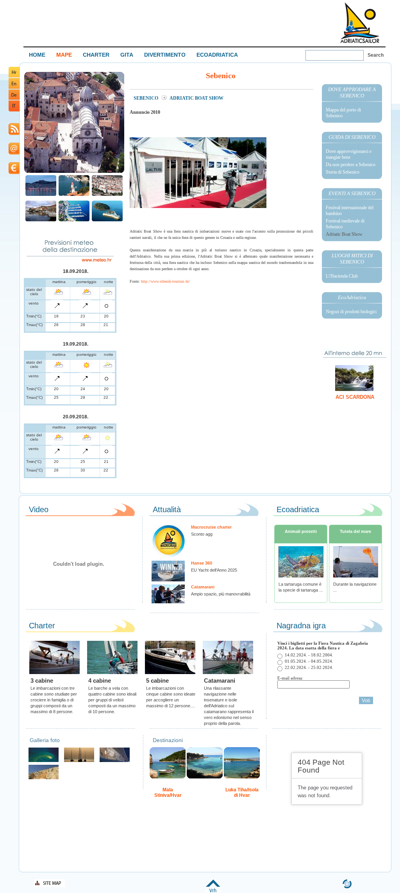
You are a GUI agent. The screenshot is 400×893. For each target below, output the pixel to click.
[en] (14, 87)
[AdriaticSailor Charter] (79, 761)
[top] (213, 891)
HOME (37, 55)
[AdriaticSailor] (114, 761)
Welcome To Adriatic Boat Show (360, 22)
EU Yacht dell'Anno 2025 (214, 570)
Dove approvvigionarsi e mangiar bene (348, 154)
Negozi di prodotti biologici (351, 311)
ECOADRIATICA (217, 55)
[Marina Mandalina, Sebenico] (74, 220)
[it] (14, 110)
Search (376, 55)
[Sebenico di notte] (41, 195)
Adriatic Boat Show (344, 234)
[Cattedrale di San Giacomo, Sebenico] (74, 172)
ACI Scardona (355, 397)
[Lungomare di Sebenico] (107, 195)
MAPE (64, 55)
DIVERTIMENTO (165, 55)
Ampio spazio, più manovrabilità (220, 594)
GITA (126, 55)
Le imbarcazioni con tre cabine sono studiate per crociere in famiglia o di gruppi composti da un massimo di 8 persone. (53, 700)
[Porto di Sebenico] (41, 220)
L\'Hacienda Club (342, 276)
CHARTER (96, 55)
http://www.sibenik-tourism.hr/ (165, 281)
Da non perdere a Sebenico (350, 164)
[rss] (14, 133)
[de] (14, 98)
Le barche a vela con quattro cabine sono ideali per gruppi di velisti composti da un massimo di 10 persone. (112, 700)
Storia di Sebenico (342, 172)
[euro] (14, 172)
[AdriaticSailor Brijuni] (43, 761)
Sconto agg (201, 534)
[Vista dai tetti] (74, 195)
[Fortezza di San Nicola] (107, 220)
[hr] (14, 76)
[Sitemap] (49, 886)
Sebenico (146, 98)
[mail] (14, 153)
